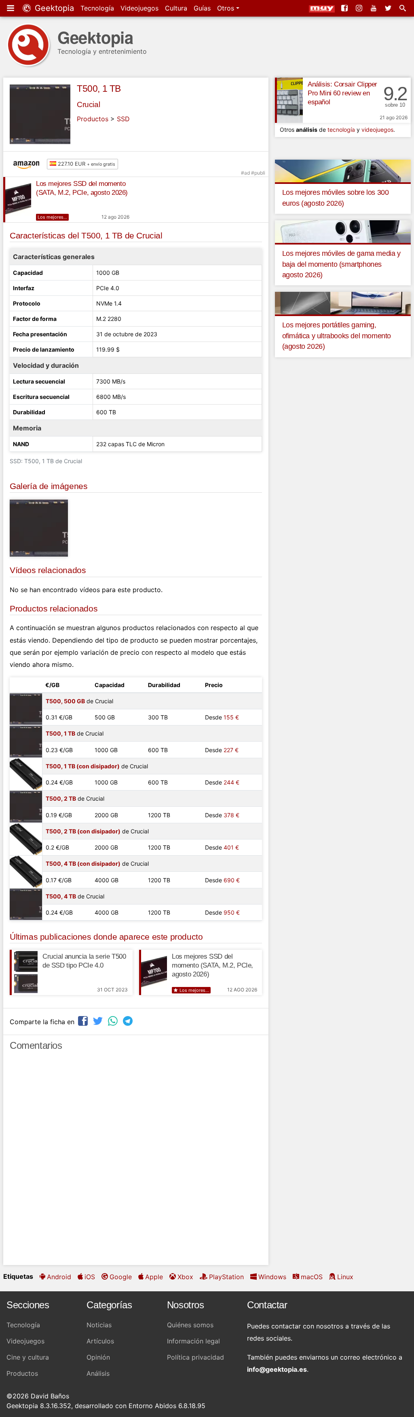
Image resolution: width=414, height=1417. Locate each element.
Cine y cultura (27, 1357)
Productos (92, 119)
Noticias (99, 1325)
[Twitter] (389, 8)
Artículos (100, 1341)
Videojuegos (139, 8)
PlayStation (226, 1277)
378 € (231, 815)
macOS (312, 1277)
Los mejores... (52, 217)
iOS (89, 1277)
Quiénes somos (190, 1325)
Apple (154, 1277)
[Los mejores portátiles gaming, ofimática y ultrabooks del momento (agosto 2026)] (343, 303)
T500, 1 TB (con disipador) (83, 766)
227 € (231, 749)
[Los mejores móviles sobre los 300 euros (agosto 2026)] (343, 170)
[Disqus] (136, 1162)
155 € (231, 717)
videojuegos (377, 129)
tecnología (341, 129)
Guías (202, 8)
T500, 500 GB (65, 701)
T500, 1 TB (99, 88)
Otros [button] (226, 8)
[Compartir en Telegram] (128, 1021)
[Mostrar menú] (11, 8)
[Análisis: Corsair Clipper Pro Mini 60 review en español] (289, 100)
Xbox (185, 1277)
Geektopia (53, 8)
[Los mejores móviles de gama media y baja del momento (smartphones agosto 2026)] (343, 231)
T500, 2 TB (61, 798)
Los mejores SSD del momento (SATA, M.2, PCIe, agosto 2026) (212, 965)
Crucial (88, 104)
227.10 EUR (85, 163)
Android (59, 1277)
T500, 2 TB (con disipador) (83, 831)
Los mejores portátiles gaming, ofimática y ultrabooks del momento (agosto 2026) (336, 335)
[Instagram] (360, 8)
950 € (232, 912)
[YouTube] (374, 8)
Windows (272, 1277)
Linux (345, 1277)
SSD (123, 119)
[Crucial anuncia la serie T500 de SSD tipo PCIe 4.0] (24, 972)
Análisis (98, 1373)
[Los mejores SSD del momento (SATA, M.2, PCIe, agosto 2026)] (17, 199)
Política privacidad (195, 1357)
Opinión (98, 1357)
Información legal (193, 1341)
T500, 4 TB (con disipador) (83, 863)
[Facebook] (345, 8)
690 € (232, 880)
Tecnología (97, 8)
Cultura (176, 8)
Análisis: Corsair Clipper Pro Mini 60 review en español (342, 93)
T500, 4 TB (61, 896)
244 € (231, 782)
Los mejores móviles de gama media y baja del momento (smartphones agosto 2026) (341, 264)
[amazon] (28, 164)
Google (121, 1277)
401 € (231, 847)
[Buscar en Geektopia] (403, 8)
